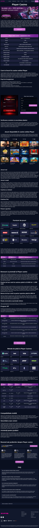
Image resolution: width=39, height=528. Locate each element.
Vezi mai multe (19, 461)
